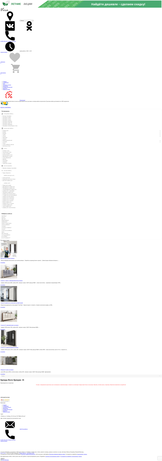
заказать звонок (4, 52)
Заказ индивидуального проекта (7, 258)
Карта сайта (3, 453)
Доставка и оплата (7, 84)
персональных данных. (82, 454)
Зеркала (4, 159)
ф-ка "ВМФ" (4, 236)
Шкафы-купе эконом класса (9, 193)
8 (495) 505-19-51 (4, 439)
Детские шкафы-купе (7, 180)
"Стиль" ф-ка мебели (7, 230)
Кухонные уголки (6, 146)
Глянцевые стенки (7, 118)
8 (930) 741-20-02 (12, 41)
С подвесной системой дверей (10, 195)
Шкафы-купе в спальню (8, 200)
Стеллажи (5, 141)
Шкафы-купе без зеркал (8, 196)
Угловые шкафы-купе (7, 204)
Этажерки (5, 161)
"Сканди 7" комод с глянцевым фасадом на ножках (12, 280)
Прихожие (5, 137)
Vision (3, 232)
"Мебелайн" (4, 221)
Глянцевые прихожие (7, 121)
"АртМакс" (4, 216)
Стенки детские (6, 177)
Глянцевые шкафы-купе (8, 192)
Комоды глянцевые (7, 116)
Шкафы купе (5, 130)
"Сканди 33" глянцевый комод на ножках (9, 325)
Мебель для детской (7, 140)
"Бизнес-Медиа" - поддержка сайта (26, 453)
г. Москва (22, 20)
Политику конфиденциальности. (28, 454)
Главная (4, 81)
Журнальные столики (7, 156)
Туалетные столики (7, 163)
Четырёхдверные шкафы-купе (9, 189)
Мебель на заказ (6, 89)
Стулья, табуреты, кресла (8, 144)
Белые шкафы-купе (7, 202)
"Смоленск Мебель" (6, 227)
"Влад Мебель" (5, 220)
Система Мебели (6, 234)
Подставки (5, 160)
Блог (4, 83)
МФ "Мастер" (5, 233)
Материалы (5, 86)
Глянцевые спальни (7, 120)
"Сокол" (3, 229)
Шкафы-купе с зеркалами (8, 190)
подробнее (3, 262)
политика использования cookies (52, 456)
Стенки (4, 136)
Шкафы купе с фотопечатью (9, 207)
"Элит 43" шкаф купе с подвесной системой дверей (12, 302)
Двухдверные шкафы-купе (9, 186)
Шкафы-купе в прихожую (8, 197)
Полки (4, 143)
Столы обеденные (7, 157)
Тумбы (4, 134)
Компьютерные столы (7, 155)
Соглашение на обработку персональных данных (71, 456)
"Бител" (3, 217)
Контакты (5, 88)
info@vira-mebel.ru (24, 429)
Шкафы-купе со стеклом (8, 203)
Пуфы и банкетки (7, 172)
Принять (2, 458)
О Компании (6, 82)
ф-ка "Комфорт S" (6, 237)
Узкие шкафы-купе (7, 206)
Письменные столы (7, 152)
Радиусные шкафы (7, 185)
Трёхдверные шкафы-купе (9, 188)
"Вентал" (4, 218)
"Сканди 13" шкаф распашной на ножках (9, 347)
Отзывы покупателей (7, 87)
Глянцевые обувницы (7, 124)
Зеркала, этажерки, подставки (9, 168)
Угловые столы (6, 150)
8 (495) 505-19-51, (4, 41)
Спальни (4, 139)
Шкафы (4, 132)
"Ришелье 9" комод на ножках (7, 369)
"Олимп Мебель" (6, 224)
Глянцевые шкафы (7, 117)
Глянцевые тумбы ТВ (7, 123)
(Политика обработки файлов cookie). (57, 454)
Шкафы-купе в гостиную (8, 199)
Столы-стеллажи (6, 153)
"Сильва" (4, 226)
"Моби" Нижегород (6, 223)
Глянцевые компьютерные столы (10, 125)
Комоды (4, 133)
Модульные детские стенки (9, 179)
